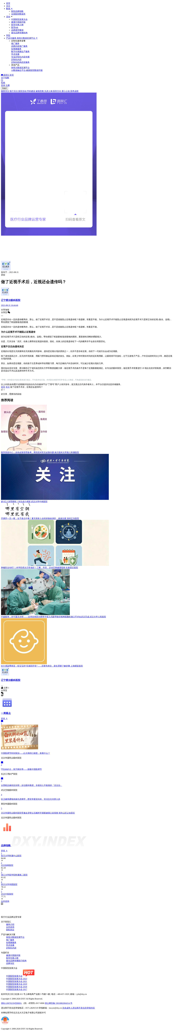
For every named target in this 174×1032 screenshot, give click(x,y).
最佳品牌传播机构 (19, 33)
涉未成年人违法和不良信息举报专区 (78, 1008)
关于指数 (5, 78)
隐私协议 (10, 930)
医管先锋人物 (17, 25)
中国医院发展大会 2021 (16, 981)
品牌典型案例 (17, 30)
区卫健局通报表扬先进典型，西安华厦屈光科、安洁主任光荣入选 (30, 799)
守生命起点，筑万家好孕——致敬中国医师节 (21, 769)
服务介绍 (10, 924)
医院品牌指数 (17, 11)
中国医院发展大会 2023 (16, 979)
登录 (3, 85)
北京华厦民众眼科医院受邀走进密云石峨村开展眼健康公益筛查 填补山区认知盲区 (38, 813)
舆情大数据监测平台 (15, 937)
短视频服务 (11, 942)
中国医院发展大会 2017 (16, 989)
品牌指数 (6, 845)
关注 (8, 6)
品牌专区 (10, 963)
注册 (8, 85)
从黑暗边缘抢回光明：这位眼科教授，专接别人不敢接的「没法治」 (31, 785)
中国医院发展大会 (19, 19)
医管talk (14, 27)
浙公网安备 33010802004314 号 (58, 1003)
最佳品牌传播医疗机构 (16, 961)
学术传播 (10, 945)
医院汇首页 (8, 75)
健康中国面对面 (18, 22)
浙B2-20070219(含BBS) (11, 1003)
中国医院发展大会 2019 (16, 984)
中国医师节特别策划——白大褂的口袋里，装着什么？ (25, 753)
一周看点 (6, 713)
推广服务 (10, 940)
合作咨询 (10, 927)
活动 (8, 17)
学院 (8, 35)
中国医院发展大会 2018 (16, 987)
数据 (8, 9)
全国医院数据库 (18, 14)
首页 (8, 3)
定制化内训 (11, 948)
